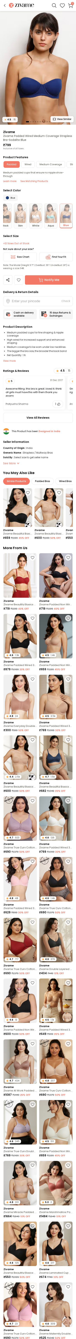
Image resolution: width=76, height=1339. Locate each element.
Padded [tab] (11, 164)
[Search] (54, 5)
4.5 (10, 119)
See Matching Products (34, 181)
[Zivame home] (21, 5)
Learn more (10, 181)
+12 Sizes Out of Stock (16, 243)
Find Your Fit (59, 256)
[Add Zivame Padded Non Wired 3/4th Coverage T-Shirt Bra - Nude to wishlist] (68, 618)
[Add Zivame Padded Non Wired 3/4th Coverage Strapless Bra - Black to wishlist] (68, 557)
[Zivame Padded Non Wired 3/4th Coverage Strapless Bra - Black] (55, 575)
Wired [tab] (28, 164)
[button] (4, 5)
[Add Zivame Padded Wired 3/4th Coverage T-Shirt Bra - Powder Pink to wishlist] (32, 861)
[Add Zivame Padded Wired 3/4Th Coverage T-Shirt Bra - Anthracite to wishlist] (32, 618)
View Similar (64, 119)
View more (9, 360)
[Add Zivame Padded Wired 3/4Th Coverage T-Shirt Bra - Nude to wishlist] (68, 679)
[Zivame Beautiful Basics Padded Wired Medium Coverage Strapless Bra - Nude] (49, 507)
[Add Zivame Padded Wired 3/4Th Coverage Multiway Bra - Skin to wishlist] (68, 983)
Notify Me (51, 280)
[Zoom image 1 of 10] (38, 68)
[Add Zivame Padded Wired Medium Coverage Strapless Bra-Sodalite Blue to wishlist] (18, 280)
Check (65, 301)
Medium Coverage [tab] (51, 164)
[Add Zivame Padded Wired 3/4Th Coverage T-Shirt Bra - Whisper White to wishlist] (68, 800)
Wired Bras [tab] (65, 481)
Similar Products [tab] (16, 481)
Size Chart (23, 256)
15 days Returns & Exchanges (60, 314)
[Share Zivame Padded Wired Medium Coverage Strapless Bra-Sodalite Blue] (7, 280)
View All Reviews (38, 418)
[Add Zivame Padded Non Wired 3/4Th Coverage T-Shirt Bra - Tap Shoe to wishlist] (32, 983)
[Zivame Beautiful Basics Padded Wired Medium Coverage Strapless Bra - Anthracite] (17, 507)
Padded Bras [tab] (42, 481)
